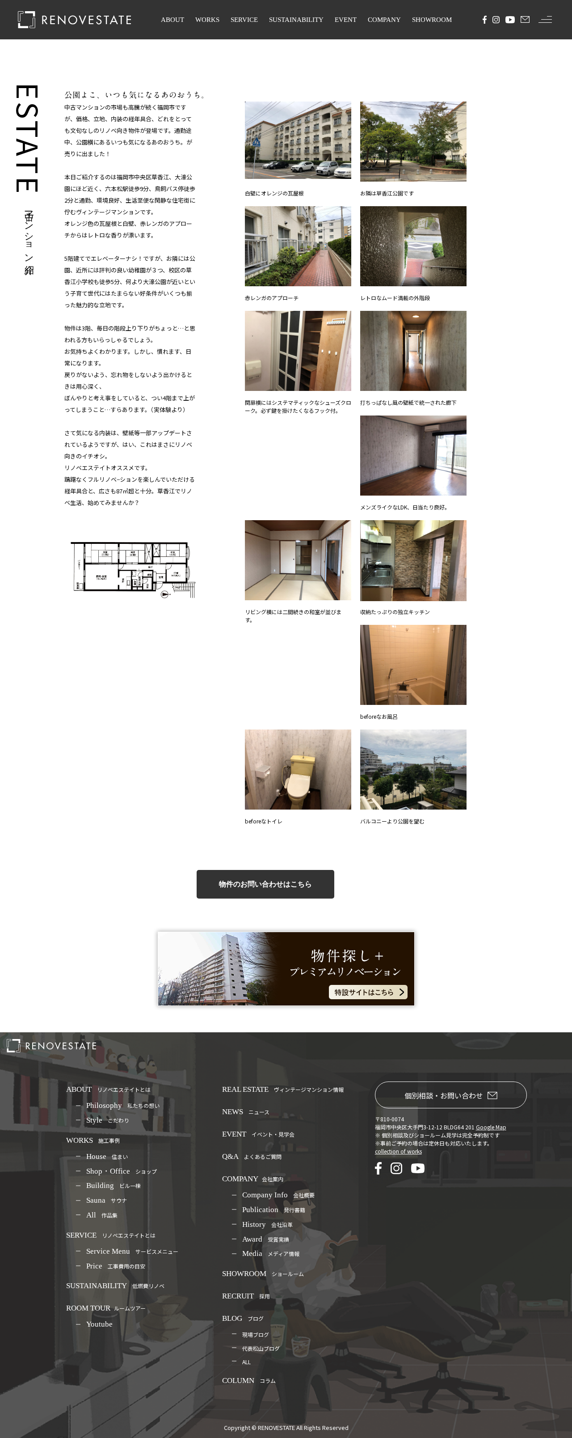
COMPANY (384, 19)
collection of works (398, 1151)
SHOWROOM (432, 19)
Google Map (491, 1127)
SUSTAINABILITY (296, 19)
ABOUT (172, 19)
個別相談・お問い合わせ (443, 1095)
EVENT (346, 19)
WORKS (207, 19)
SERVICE (244, 19)
